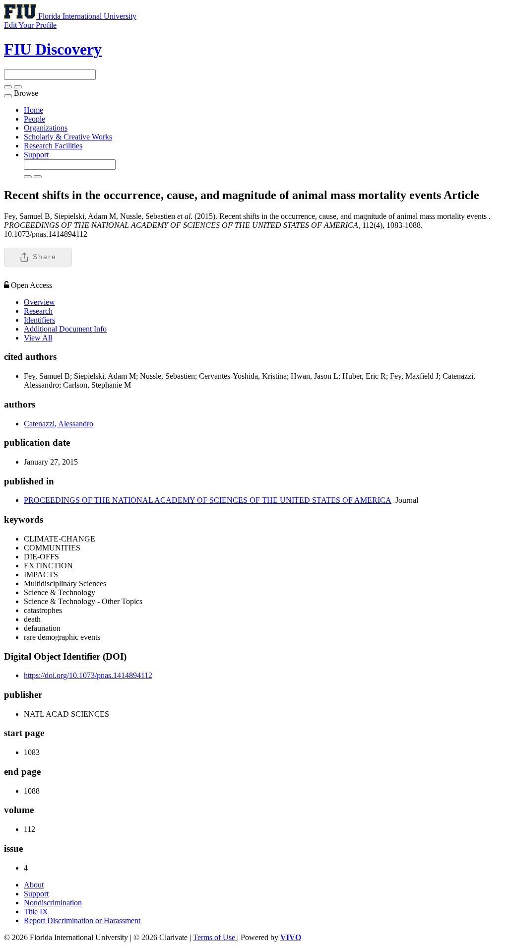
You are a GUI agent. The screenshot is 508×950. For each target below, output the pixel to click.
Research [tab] (38, 311)
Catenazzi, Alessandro (58, 423)
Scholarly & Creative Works (68, 137)
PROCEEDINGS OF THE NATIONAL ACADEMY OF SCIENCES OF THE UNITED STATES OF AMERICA (207, 500)
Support (36, 154)
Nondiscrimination (53, 902)
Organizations (45, 128)
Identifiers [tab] (39, 320)
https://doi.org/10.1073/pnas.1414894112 (88, 675)
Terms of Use (215, 937)
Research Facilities (53, 145)
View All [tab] (38, 338)
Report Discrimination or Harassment (82, 920)
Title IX (36, 911)
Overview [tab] (39, 302)
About (34, 885)
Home (33, 110)
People (34, 119)
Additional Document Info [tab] (65, 329)
